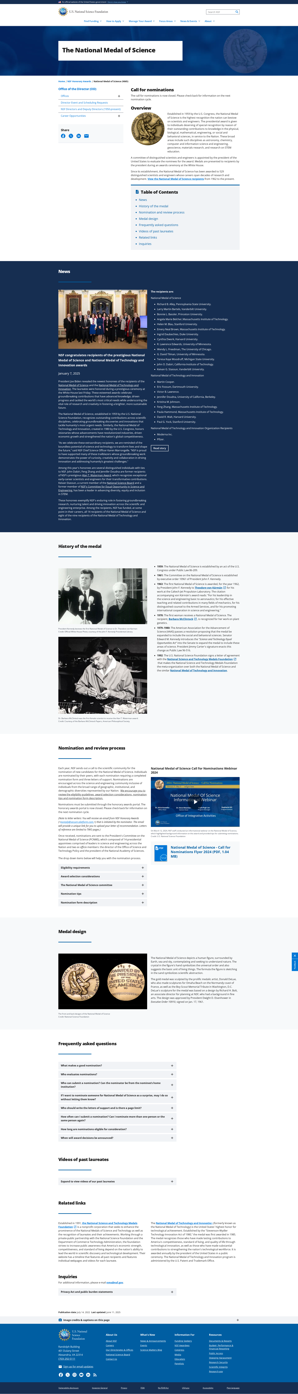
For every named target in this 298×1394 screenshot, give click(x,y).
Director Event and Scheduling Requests (84, 102)
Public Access (216, 1353)
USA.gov (185, 1388)
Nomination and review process (162, 212)
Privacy (124, 1388)
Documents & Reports (220, 1340)
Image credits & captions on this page (86, 1320)
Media (178, 1354)
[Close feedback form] (295, 956)
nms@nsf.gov (114, 1282)
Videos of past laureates (156, 231)
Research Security (218, 1362)
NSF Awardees (182, 1345)
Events (143, 1345)
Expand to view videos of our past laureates (88, 1181)
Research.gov (216, 1371)
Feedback (294, 965)
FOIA (143, 1388)
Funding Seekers (183, 1340)
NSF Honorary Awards (79, 81)
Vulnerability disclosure (69, 1388)
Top (291, 1300)
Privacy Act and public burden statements (87, 1292)
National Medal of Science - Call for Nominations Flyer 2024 (200, 852)
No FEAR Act (163, 1388)
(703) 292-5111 (66, 1359)
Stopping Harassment (220, 1357)
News (143, 200)
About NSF (111, 1340)
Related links (148, 237)
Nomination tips (71, 893)
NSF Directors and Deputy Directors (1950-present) (91, 109)
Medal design (148, 218)
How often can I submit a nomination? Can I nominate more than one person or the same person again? (113, 1118)
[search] (237, 12)
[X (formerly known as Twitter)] (67, 1374)
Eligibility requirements (75, 867)
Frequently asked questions (158, 225)
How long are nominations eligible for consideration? (94, 1129)
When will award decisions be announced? (87, 1138)
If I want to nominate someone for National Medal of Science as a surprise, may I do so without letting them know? (114, 1097)
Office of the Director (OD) (77, 89)
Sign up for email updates (78, 1366)
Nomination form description (79, 902)
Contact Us (111, 1359)
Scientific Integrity (218, 1366)
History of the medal (153, 206)
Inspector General (100, 1388)
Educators (180, 1359)
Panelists (179, 1363)
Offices (65, 96)
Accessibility (208, 1388)
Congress (179, 1349)
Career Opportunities (73, 116)
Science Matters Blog (151, 1349)
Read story (159, 448)
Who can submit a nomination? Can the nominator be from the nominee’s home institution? (110, 1084)
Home (61, 81)
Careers (110, 1345)
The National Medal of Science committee (86, 885)
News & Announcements (153, 1340)
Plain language (233, 1388)
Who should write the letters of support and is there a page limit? (101, 1108)
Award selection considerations (80, 876)
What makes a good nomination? (81, 1065)
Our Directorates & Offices (119, 1349)
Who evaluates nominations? (79, 1074)
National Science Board (118, 1354)
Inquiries (145, 244)
